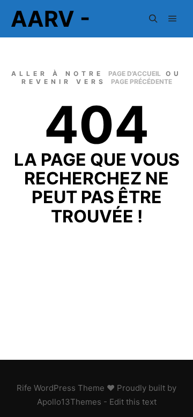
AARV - (50, 18)
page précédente (141, 82)
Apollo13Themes (69, 402)
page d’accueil (134, 74)
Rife (24, 388)
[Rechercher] (153, 19)
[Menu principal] (172, 19)
